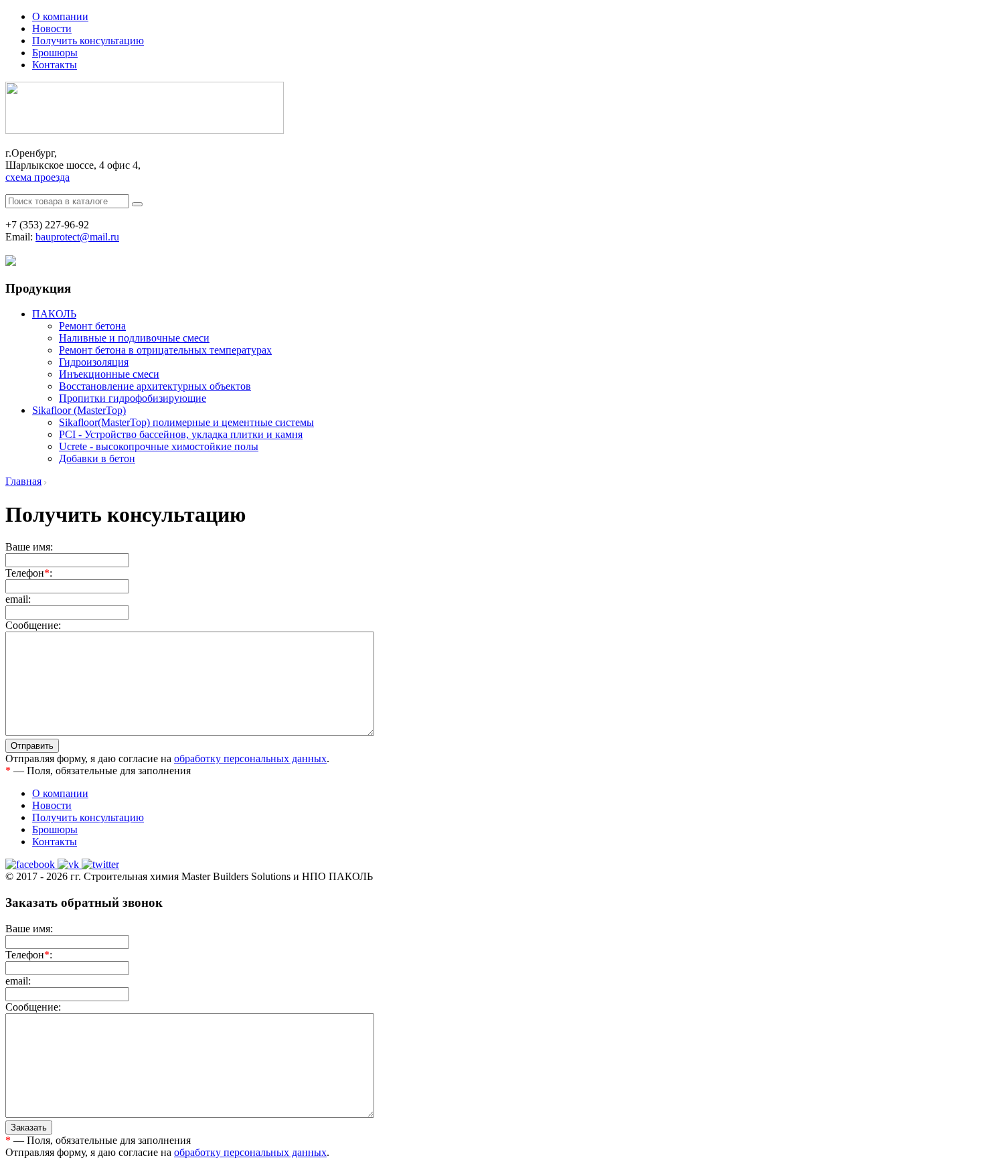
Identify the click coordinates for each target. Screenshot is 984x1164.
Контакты (54, 64)
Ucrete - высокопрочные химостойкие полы (158, 446)
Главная (23, 481)
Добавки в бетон (97, 458)
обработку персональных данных (250, 758)
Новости (52, 28)
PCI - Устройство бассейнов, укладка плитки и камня (181, 434)
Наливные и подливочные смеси (134, 338)
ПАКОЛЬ (54, 313)
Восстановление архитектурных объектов (155, 386)
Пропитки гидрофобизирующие (132, 398)
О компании (60, 16)
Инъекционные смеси (109, 374)
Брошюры (55, 52)
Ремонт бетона (92, 326)
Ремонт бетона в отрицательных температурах (165, 350)
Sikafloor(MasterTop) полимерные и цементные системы (186, 422)
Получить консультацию (88, 40)
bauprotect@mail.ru (77, 236)
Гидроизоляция (94, 362)
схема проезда (37, 177)
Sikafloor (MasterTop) (79, 410)
